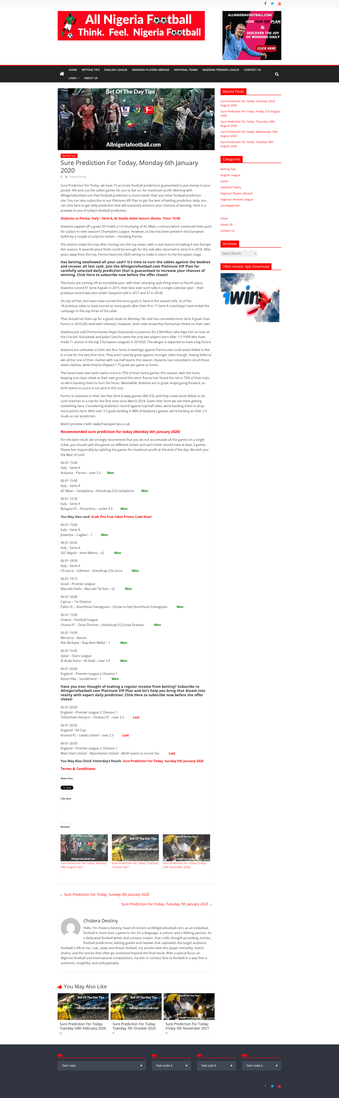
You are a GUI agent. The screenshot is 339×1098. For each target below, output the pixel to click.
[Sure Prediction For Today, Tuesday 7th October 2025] (136, 995)
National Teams (186, 70)
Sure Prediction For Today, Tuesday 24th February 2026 (83, 1026)
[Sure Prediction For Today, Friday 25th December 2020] (186, 847)
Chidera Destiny (77, 176)
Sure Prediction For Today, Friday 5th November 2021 (187, 1026)
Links (73, 78)
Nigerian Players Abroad (150, 70)
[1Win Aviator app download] (250, 275)
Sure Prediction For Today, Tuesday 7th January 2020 (167, 904)
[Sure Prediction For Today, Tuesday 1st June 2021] (135, 847)
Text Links (102, 1065)
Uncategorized (230, 205)
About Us (91, 78)
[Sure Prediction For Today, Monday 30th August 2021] (84, 847)
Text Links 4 (262, 1065)
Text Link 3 (217, 1065)
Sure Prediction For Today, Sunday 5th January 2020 (163, 761)
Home (73, 70)
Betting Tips (91, 70)
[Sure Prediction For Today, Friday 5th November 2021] (189, 995)
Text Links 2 (172, 1065)
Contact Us (252, 70)
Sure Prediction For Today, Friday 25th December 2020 (184, 865)
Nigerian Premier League (220, 70)
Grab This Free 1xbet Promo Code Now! (121, 517)
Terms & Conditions (78, 768)
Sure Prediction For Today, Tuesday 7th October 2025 (134, 1026)
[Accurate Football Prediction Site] (62, 74)
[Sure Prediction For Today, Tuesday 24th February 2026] (83, 995)
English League (115, 70)
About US (227, 224)
